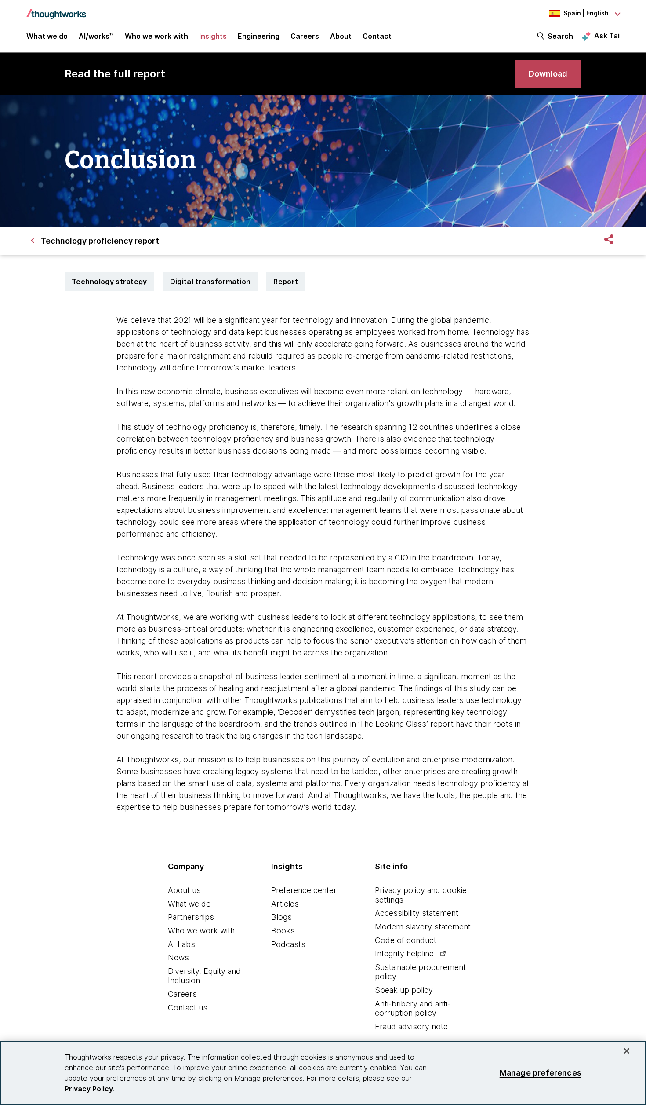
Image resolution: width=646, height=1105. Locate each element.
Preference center (304, 890)
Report (285, 281)
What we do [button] (47, 36)
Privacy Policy (89, 1088)
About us (184, 890)
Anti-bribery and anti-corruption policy (412, 1008)
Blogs (281, 917)
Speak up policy (404, 990)
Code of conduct (405, 940)
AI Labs (181, 944)
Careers (182, 994)
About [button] (341, 36)
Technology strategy (109, 281)
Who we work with (201, 930)
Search (560, 36)
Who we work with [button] (156, 36)
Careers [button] (304, 36)
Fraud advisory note (411, 1026)
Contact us (187, 1007)
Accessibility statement (416, 913)
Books (283, 930)
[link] (548, 74)
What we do (189, 903)
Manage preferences (540, 1072)
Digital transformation (210, 281)
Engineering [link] (258, 36)
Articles (285, 903)
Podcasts (288, 944)
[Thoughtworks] (56, 9)
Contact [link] (377, 36)
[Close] (626, 1051)
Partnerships (191, 917)
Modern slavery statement (423, 926)
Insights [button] (213, 36)
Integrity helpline (404, 953)
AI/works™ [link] (96, 36)
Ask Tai (607, 35)
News (178, 957)
